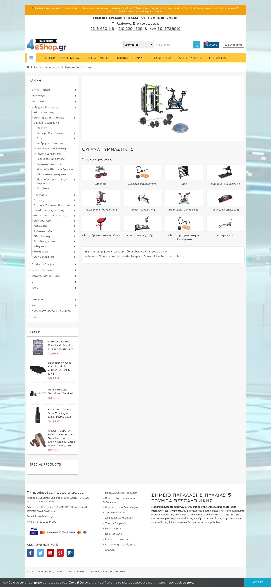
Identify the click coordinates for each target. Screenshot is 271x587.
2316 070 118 (102, 28)
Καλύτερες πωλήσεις (118, 539)
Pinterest (60, 553)
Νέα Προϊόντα (113, 533)
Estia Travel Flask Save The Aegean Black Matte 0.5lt (59, 413)
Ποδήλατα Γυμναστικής (183, 209)
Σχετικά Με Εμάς (115, 512)
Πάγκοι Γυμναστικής (142, 209)
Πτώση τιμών (113, 528)
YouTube (50, 553)
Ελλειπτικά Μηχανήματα (142, 235)
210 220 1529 (131, 28)
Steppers (101, 183)
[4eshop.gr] (46, 44)
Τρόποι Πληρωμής (116, 523)
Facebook (30, 553)
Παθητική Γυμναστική (225, 209)
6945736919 (168, 28)
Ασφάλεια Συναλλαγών (119, 517)
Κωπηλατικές (225, 235)
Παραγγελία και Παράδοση (121, 492)
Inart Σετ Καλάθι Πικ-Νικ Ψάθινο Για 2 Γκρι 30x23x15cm (60, 345)
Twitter (40, 553)
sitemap (110, 549)
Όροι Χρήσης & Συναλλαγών (121, 507)
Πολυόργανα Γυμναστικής (101, 209)
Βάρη (184, 183)
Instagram (70, 553)
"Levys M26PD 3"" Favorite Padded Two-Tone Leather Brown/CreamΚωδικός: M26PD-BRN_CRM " (62, 438)
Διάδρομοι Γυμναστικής (225, 183)
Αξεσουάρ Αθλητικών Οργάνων (101, 235)
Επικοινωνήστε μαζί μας (120, 544)
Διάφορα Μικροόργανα (142, 183)
